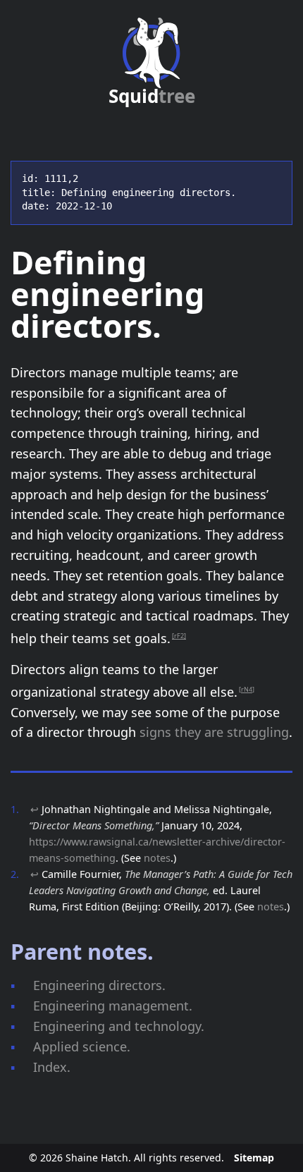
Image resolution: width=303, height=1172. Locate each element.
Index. (51, 1066)
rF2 (179, 635)
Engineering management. (112, 1005)
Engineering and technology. (118, 1026)
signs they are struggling (214, 732)
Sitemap (254, 1157)
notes (157, 858)
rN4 (246, 689)
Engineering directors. (99, 985)
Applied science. (81, 1046)
